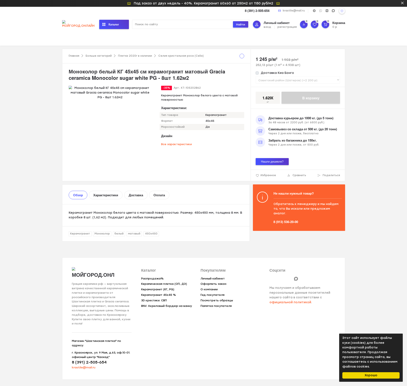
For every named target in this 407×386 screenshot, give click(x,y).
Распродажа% (152, 278)
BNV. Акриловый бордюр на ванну (166, 305)
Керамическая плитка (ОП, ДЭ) (164, 283)
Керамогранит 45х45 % (158, 294)
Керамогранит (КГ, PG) (157, 289)
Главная (74, 55)
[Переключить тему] (342, 11)
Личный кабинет (213, 278)
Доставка (136, 195)
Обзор (78, 195)
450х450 (151, 233)
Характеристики (105, 195)
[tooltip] (242, 56)
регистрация (287, 26)
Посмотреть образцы (217, 300)
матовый (134, 233)
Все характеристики (176, 144)
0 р (334, 26)
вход (267, 26)
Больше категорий (99, 55)
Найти (240, 24)
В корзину (310, 97)
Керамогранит (80, 233)
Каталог (114, 24)
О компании (209, 289)
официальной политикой (290, 302)
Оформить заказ (213, 283)
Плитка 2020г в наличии (135, 55)
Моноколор (102, 233)
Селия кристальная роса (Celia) (181, 55)
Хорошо (371, 375)
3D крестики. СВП (154, 300)
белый (119, 233)
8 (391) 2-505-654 (257, 10)
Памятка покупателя (216, 305)
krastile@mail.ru (294, 10)
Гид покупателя (212, 294)
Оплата (159, 195)
